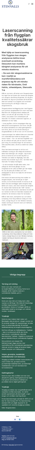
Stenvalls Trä (12, 445)
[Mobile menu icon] (32, 4)
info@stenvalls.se (11, 438)
